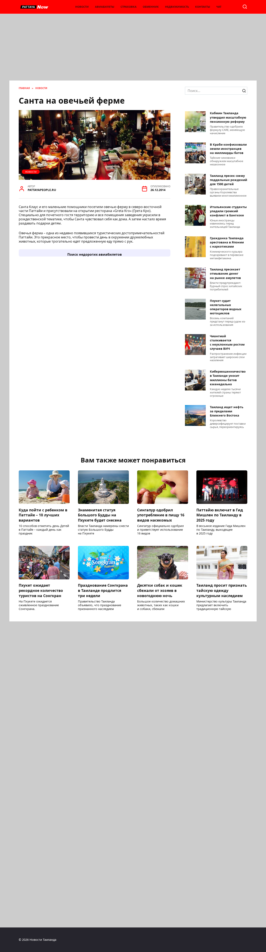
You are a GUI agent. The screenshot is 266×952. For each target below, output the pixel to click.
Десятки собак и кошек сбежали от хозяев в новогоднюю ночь (159, 590)
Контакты (202, 7)
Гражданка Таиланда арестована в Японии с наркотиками (227, 242)
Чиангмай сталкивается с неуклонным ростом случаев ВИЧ (227, 342)
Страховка (129, 7)
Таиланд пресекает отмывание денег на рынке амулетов (225, 274)
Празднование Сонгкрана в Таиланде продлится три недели (103, 590)
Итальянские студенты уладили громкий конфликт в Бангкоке (228, 211)
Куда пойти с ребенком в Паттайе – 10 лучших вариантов (43, 514)
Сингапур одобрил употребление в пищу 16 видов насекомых (160, 514)
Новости (82, 7)
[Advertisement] (133, 49)
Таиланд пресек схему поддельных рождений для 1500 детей (228, 180)
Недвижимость (177, 7)
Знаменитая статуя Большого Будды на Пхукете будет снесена (100, 514)
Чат (218, 7)
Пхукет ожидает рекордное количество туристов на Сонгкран (41, 590)
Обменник (151, 7)
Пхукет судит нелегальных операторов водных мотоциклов (225, 307)
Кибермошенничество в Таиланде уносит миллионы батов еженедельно (228, 378)
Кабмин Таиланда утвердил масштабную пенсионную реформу (228, 117)
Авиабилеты (104, 7)
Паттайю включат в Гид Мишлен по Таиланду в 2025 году (219, 514)
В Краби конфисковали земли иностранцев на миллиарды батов (228, 149)
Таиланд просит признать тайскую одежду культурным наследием (221, 590)
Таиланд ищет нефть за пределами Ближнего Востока (226, 411)
